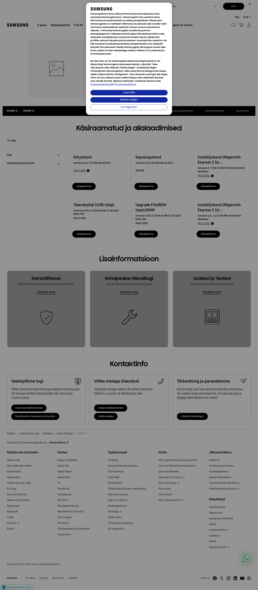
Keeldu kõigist (129, 100)
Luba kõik (129, 92)
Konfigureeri (129, 107)
